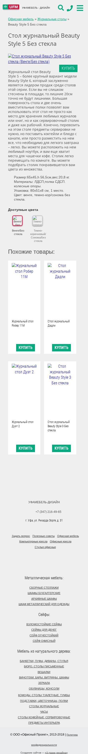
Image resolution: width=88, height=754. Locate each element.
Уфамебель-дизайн (44, 502)
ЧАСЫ (44, 711)
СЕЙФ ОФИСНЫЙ (44, 640)
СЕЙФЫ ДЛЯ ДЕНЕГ (44, 629)
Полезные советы (44, 535)
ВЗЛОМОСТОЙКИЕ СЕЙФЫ (44, 624)
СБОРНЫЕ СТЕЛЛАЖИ (44, 587)
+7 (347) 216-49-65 (48, 512)
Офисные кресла (60, 541)
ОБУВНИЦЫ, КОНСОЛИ (44, 688)
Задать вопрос (21, 535)
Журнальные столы (51, 19)
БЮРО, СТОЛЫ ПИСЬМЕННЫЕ (44, 666)
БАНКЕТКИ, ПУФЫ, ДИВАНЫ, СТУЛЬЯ (44, 661)
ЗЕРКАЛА (44, 682)
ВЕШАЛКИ (44, 672)
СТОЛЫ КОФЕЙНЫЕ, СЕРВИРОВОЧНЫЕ (44, 717)
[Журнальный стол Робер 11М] (24, 289)
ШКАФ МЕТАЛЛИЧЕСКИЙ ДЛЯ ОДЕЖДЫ (44, 604)
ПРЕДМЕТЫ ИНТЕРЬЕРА (44, 722)
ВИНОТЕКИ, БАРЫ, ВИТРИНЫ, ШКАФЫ (44, 677)
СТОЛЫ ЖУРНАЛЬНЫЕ (44, 706)
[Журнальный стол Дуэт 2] (24, 390)
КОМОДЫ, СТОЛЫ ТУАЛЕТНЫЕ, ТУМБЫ (44, 695)
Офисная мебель (21, 19)
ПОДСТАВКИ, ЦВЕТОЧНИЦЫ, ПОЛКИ (44, 700)
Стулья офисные (45, 547)
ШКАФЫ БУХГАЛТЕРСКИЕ (44, 593)
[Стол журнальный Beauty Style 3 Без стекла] (60, 390)
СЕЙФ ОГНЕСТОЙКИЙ (44, 635)
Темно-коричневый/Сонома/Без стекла (38, 235)
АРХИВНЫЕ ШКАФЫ (44, 598)
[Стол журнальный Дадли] (60, 289)
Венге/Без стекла (18, 232)
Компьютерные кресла (33, 541)
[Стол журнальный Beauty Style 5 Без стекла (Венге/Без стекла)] (42, 59)
